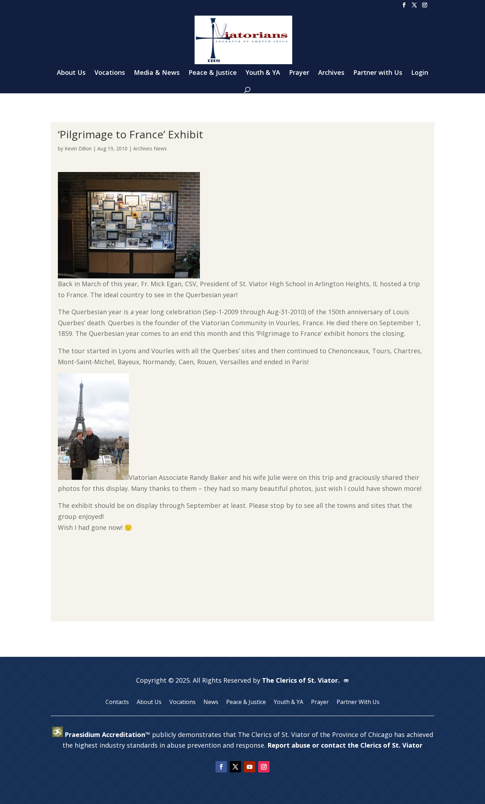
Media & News (157, 73)
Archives (331, 73)
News (210, 702)
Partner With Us (358, 702)
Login (419, 73)
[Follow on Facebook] (221, 766)
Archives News (150, 148)
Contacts (117, 702)
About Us (71, 73)
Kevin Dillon (78, 148)
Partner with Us (377, 73)
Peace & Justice (213, 73)
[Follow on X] (235, 766)
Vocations (109, 73)
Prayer (299, 73)
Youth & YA (263, 73)
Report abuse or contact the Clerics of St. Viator (345, 745)
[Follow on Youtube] (249, 766)
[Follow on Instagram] (263, 766)
